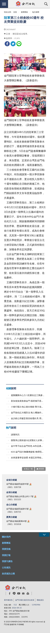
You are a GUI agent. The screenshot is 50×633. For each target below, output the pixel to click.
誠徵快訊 (15, 435)
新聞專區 (24, 12)
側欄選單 (4, 4)
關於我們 (6, 537)
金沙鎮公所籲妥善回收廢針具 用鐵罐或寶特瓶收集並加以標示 (28, 418)
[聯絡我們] (23, 593)
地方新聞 (35, 12)
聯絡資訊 (40, 600)
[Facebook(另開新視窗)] (9, 593)
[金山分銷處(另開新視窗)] (30, 509)
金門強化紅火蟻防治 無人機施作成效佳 (28, 413)
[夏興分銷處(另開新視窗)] (28, 521)
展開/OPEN (44, 535)
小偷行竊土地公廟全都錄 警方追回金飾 (28, 407)
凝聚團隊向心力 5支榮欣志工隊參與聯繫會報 (28, 395)
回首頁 (41, 469)
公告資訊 (6, 568)
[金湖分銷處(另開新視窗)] (35, 496)
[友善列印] (27, 593)
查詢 (46, 4)
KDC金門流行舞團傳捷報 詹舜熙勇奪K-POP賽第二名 (28, 452)
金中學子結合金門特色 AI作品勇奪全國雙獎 (28, 446)
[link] (7, 43)
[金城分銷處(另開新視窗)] (30, 484)
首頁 (15, 12)
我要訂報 (6, 555)
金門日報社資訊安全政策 (24, 600)
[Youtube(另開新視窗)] (18, 593)
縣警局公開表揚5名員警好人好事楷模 (28, 440)
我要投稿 (6, 549)
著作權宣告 (8, 600)
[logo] (25, 3)
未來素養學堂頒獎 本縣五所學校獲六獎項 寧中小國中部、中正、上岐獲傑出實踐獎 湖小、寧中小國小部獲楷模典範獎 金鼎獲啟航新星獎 (28, 458)
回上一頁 (29, 469)
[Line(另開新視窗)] (14, 593)
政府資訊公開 (8, 574)
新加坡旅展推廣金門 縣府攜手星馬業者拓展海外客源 (28, 401)
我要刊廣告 (7, 561)
